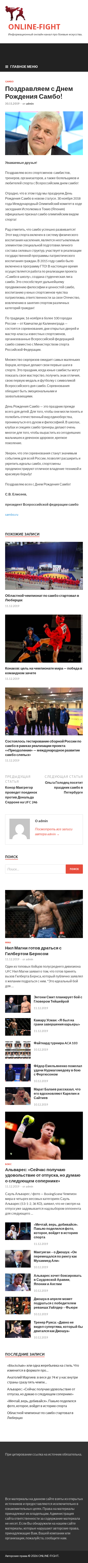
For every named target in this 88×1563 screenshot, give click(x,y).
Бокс (8, 1164)
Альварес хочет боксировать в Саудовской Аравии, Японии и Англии (58, 1279)
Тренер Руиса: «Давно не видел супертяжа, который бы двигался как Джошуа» (58, 1326)
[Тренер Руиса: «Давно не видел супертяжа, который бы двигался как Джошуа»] (18, 1336)
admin (30, 103)
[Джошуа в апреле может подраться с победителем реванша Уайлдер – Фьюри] (18, 1313)
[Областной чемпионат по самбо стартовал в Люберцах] (44, 591)
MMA (8, 942)
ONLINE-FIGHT (34, 27)
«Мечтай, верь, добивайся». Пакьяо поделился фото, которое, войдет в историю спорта (56, 1230)
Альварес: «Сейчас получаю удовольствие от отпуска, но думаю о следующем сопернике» (42, 1175)
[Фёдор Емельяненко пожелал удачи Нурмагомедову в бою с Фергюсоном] (18, 1080)
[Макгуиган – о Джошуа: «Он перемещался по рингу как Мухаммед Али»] (18, 1266)
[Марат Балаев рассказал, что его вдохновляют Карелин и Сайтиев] (18, 1104)
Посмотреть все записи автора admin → (53, 831)
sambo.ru (11, 514)
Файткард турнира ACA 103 (55, 1043)
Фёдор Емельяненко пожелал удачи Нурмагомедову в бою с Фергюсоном (58, 1070)
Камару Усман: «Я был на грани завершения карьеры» (57, 1022)
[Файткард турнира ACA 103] (18, 1057)
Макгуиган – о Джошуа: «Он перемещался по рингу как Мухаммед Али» (55, 1256)
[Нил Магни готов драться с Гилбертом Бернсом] (44, 939)
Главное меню (24, 66)
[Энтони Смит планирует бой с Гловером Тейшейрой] (18, 1011)
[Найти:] (44, 869)
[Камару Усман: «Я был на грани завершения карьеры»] (18, 1034)
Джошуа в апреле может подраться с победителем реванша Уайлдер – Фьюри (56, 1303)
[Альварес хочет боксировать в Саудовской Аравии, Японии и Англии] (18, 1290)
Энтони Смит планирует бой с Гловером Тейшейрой (58, 999)
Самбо (9, 81)
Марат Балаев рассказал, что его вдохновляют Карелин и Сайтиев (57, 1093)
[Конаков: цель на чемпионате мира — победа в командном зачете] (44, 663)
